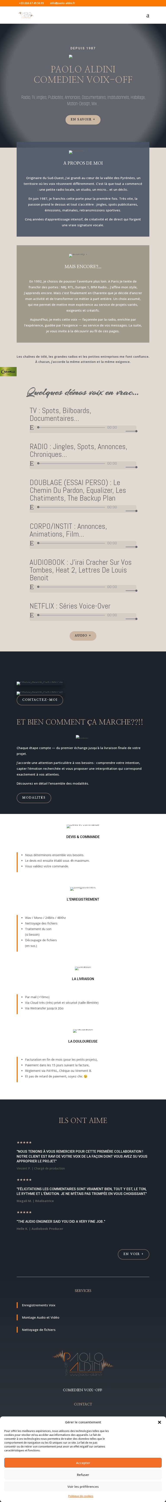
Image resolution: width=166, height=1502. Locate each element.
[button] (159, 1422)
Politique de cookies (80, 1496)
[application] (83, 429)
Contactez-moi (39, 699)
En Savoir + (83, 119)
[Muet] (122, 431)
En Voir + (133, 1254)
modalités (34, 797)
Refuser (83, 1474)
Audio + (83, 635)
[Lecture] (32, 427)
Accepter (83, 1463)
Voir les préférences (83, 1486)
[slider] (130, 431)
